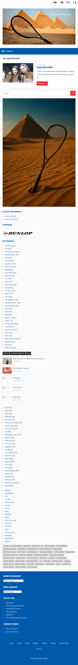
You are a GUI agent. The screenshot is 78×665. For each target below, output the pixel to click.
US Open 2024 (10, 291)
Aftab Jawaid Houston (13, 339)
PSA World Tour (11, 612)
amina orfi (26, 546)
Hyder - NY (9, 321)
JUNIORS (8, 514)
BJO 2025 (8, 282)
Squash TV (9, 615)
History (7, 505)
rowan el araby (20, 564)
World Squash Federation (15, 606)
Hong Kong (9, 288)
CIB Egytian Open (11, 435)
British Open (17, 387)
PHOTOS (8, 523)
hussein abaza (57, 549)
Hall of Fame (9, 502)
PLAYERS (8, 526)
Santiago (8, 345)
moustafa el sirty (32, 558)
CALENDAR (9, 493)
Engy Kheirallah (45, 67)
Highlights (8, 447)
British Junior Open (12, 423)
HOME (7, 508)
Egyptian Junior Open (12, 303)
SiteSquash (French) (13, 609)
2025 (7, 414)
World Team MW (11, 285)
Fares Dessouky (50, 546)
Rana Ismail (47, 561)
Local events (9, 453)
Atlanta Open (10, 342)
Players (7, 462)
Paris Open (9, 297)
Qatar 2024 (9, 294)
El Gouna (8, 444)
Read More (41, 83)
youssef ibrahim (8, 567)
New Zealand (10, 276)
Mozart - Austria (11, 318)
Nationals (8, 258)
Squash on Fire (10, 264)
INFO (22, 353)
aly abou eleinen (16, 546)
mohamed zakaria (9, 558)
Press (7, 465)
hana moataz (22, 549)
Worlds (7, 486)
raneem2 (8, 480)
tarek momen (50, 564)
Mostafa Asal (20, 558)
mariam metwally (32, 552)
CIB (6, 432)
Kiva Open (8, 309)
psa (41, 561)
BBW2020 (8, 416)
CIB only (8, 438)
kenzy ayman (21, 552)
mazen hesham (59, 552)
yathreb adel (66, 564)
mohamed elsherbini (25, 555)
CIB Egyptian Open (11, 300)
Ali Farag (6, 546)
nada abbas (43, 558)
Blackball (8, 420)
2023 (7, 408)
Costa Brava (9, 327)
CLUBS (7, 499)
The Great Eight (10, 216)
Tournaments (10, 483)
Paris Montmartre (11, 219)
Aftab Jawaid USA (11, 324)
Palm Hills (8, 333)
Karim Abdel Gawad (9, 552)
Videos (7, 541)
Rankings (8, 535)
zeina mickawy (32, 567)
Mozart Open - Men (12, 255)
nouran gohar (61, 558)
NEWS (7, 517)
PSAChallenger (10, 471)
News (7, 459)
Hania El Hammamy (45, 549)
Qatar (7, 474)
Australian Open (11, 273)
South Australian (11, 330)
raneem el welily (57, 561)
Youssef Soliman (20, 567)
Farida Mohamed (61, 546)
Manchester (9, 270)
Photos (44, 643)
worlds (58, 564)
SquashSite (10, 603)
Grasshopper (9, 261)
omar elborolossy (32, 561)
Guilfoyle (8, 249)
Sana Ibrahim (40, 564)
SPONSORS (9, 538)
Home (11, 643)
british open (36, 546)
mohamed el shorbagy (57, 555)
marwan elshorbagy (46, 552)
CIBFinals (8, 441)
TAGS (28, 353)
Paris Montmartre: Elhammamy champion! (28, 359)
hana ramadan (32, 549)
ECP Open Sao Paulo (12, 252)
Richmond (8, 312)
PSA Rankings (10, 532)
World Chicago (10, 246)
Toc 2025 (8, 279)
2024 (7, 411)
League (7, 450)
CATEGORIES (14, 353)
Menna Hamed (70, 552)
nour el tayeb (20, 561)
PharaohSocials (10, 520)
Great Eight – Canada (21, 368)
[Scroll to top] (75, 662)
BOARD (7, 490)
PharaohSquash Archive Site (16, 618)
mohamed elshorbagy (41, 555)
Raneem (8, 477)
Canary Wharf (10, 429)
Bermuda (8, 315)
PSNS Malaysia (10, 348)
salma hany (30, 564)
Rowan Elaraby (8, 564)
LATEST (6, 353)
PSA (6, 468)
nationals (52, 558)
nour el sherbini (8, 561)
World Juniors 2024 (12, 306)
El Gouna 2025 (10, 267)
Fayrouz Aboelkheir (9, 549)
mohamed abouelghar (10, 555)
